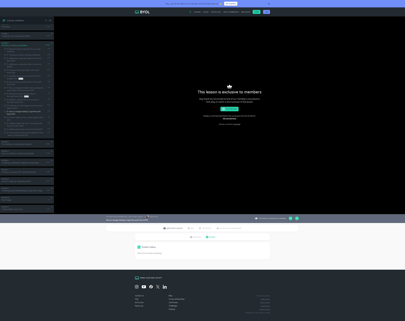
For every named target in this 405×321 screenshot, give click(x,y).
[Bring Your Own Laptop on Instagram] (136, 286)
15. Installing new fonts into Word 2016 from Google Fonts (23, 77)
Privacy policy (265, 302)
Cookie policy (265, 306)
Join (266, 12)
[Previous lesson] (290, 218)
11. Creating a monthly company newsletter (23, 55)
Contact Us (139, 296)
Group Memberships (231, 12)
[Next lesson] (297, 218)
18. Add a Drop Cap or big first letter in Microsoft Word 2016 (21, 95)
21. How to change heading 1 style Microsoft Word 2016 (24, 112)
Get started (231, 4)
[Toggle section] (51, 24)
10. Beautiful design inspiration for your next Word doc (24, 50)
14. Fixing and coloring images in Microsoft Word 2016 (23, 71)
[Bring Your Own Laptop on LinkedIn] (165, 287)
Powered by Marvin (263, 296)
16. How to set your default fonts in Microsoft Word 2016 (24, 83)
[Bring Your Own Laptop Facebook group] (151, 286)
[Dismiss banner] (269, 4)
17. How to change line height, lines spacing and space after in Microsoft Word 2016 (25, 89)
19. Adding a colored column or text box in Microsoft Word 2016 (23, 101)
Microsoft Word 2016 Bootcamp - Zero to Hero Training (124, 217)
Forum (205, 12)
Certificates (216, 12)
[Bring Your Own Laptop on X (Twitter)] (157, 286)
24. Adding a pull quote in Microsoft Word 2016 (25, 129)
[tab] (173, 228)
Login (256, 12)
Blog (170, 296)
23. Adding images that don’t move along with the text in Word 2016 (24, 124)
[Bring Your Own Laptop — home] (142, 12)
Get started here (229, 118)
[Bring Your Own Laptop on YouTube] (144, 287)
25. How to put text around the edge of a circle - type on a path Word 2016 (25, 134)
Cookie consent (264, 309)
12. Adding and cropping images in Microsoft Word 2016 (24, 59)
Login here (236, 124)
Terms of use (265, 299)
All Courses (139, 302)
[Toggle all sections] (46, 20)
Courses (197, 12)
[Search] (190, 12)
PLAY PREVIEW (231, 109)
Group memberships (177, 299)
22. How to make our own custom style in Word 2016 (25, 118)
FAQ (136, 299)
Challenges (173, 306)
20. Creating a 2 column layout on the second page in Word (24, 107)
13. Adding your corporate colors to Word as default (24, 65)
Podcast (172, 309)
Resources (245, 12)
